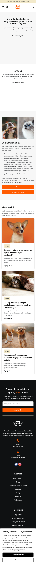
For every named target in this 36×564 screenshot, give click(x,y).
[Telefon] (18, 440)
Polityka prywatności (18, 550)
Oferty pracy (18, 489)
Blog (18, 493)
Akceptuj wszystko (18, 554)
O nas (18, 482)
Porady (7, 246)
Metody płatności (18, 525)
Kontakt (18, 496)
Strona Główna (18, 478)
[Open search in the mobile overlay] (7, 7)
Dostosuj (18, 560)
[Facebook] (16, 464)
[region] (18, 546)
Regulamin (18, 514)
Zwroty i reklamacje (18, 522)
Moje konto (18, 500)
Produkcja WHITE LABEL (18, 486)
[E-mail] (18, 451)
